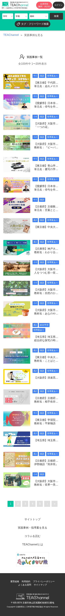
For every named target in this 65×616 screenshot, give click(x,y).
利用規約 (26, 581)
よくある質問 (24, 585)
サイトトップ (32, 519)
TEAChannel (11, 34)
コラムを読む (32, 536)
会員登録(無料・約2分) (44, 5)
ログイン (58, 5)
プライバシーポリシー (44, 581)
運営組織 (14, 581)
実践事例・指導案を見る (32, 527)
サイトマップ (40, 585)
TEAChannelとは (32, 544)
